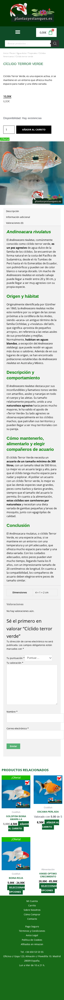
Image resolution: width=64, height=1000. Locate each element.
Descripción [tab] (12, 211)
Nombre (12, 711)
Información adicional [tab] (18, 217)
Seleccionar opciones (17, 889)
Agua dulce (21, 53)
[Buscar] (55, 43)
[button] (18, 32)
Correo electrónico (18, 728)
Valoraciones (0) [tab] (14, 222)
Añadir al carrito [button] (18, 826)
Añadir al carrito (33, 129)
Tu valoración (15, 662)
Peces (12, 53)
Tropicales (32, 53)
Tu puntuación (16, 657)
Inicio (5, 53)
